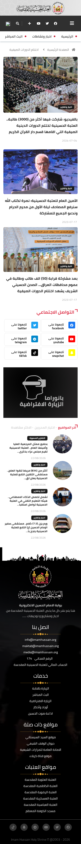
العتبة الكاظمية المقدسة (40, 786)
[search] (17, 23)
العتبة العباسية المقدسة (40, 805)
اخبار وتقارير (66, 107)
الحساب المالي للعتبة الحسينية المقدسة (40, 665)
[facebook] (55, 23)
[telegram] (35, 827)
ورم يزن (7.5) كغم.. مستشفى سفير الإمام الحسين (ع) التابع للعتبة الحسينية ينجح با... (26, 527)
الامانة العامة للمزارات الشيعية (40, 750)
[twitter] (47, 23)
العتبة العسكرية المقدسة (40, 798)
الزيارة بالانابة (40, 688)
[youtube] (39, 23)
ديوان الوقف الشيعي (40, 743)
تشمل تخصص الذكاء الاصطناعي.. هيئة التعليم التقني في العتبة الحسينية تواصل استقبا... (27, 500)
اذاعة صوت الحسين (40, 713)
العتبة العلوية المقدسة (40, 780)
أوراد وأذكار (40, 707)
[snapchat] (24, 827)
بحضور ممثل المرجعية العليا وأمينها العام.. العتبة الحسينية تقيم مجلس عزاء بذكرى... (28, 447)
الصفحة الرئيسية (58, 50)
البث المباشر (40, 695)
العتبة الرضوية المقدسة (41, 792)
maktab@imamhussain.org (40, 646)
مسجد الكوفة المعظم (40, 811)
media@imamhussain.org (40, 652)
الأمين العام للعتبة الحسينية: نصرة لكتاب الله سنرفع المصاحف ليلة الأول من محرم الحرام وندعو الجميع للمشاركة (41, 206)
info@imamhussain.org (40, 640)
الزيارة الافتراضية (40, 701)
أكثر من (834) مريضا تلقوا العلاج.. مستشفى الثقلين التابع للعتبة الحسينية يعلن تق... (27, 474)
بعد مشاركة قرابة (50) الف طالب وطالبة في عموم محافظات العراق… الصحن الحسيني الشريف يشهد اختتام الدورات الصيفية (42, 284)
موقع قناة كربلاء (40, 756)
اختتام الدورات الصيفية (24, 50)
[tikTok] (13, 827)
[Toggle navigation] (72, 23)
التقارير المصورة (37, 438)
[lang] (7, 23)
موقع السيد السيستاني (40, 737)
